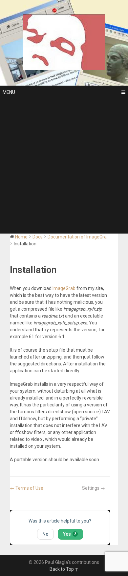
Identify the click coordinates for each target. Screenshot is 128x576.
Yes (69, 534)
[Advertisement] (64, 166)
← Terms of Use (26, 488)
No (45, 534)
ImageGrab (64, 288)
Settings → (93, 488)
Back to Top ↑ (64, 569)
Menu (9, 92)
